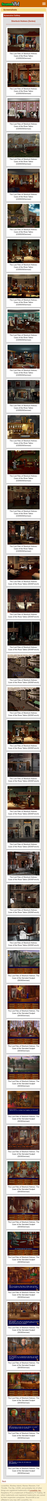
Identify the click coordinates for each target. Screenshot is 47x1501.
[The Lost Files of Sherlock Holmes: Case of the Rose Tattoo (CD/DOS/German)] (24, 40)
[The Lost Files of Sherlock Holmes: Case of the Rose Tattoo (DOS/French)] (24, 568)
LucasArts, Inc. (35, 1490)
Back (4, 1481)
